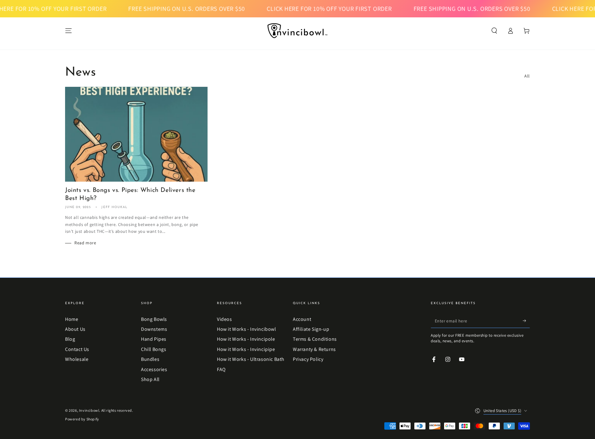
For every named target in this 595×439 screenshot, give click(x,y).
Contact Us (77, 349)
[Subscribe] (526, 321)
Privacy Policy (308, 359)
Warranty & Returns (314, 349)
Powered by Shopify (82, 419)
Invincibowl (89, 410)
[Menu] (68, 31)
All (527, 76)
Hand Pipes (153, 339)
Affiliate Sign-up (311, 329)
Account (302, 319)
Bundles (150, 359)
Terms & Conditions (315, 339)
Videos (224, 319)
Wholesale (76, 359)
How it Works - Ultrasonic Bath (250, 359)
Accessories (154, 369)
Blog (70, 339)
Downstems (154, 329)
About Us (75, 329)
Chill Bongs (153, 349)
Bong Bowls (154, 319)
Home (71, 319)
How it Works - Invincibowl (246, 329)
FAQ (221, 369)
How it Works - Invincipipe (246, 349)
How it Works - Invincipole (246, 339)
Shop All (150, 379)
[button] (494, 31)
